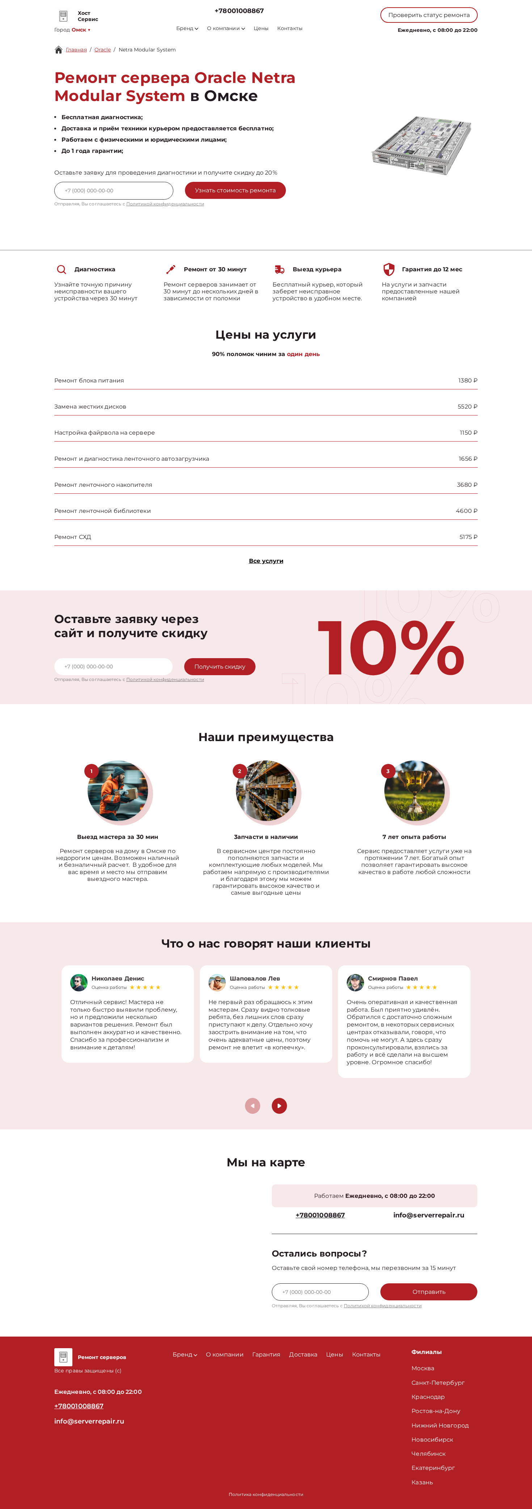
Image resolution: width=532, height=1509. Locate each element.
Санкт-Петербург (438, 1382)
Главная (76, 49)
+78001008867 (239, 11)
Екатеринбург (433, 1467)
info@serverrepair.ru (428, 1215)
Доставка (303, 1354)
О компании (223, 28)
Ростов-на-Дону (435, 1411)
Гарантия (266, 1354)
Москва (422, 1368)
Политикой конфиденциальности (165, 203)
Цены (261, 28)
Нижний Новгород (440, 1425)
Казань (422, 1482)
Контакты (290, 28)
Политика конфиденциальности (266, 1494)
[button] (279, 1106)
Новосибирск (432, 1439)
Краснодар (428, 1396)
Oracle (102, 49)
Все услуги (266, 560)
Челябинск (428, 1453)
